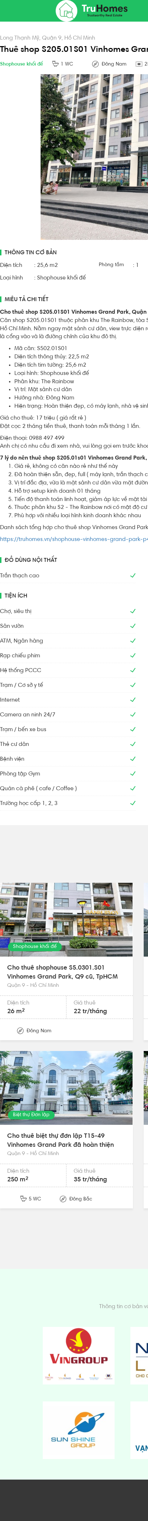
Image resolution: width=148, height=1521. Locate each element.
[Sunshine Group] (79, 1430)
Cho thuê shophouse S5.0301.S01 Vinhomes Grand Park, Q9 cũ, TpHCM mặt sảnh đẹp (62, 977)
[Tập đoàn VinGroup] (79, 1355)
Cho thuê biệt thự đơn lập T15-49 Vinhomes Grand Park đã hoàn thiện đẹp (60, 1145)
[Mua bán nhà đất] (92, 11)
